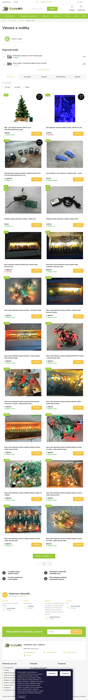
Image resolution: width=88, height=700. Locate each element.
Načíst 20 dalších (43, 556)
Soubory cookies (8, 685)
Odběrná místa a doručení (11, 673)
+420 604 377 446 (51, 652)
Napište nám (7, 687)
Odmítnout (52, 673)
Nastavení (22, 697)
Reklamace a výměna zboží (11, 680)
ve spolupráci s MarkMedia (79, 696)
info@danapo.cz (30, 652)
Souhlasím (65, 673)
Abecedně (77, 77)
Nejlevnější (27, 77)
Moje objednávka (6, 2)
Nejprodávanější (60, 77)
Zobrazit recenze (21, 596)
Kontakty (16, 2)
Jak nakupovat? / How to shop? (12, 690)
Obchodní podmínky (9, 677)
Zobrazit (78, 134)
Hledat (52, 9)
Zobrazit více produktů (43, 69)
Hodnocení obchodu (9, 675)
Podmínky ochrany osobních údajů (13, 682)
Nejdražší (44, 77)
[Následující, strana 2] (44, 563)
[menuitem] (10, 16)
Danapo (28, 655)
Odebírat (76, 632)
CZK (81, 2)
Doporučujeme (10, 77)
